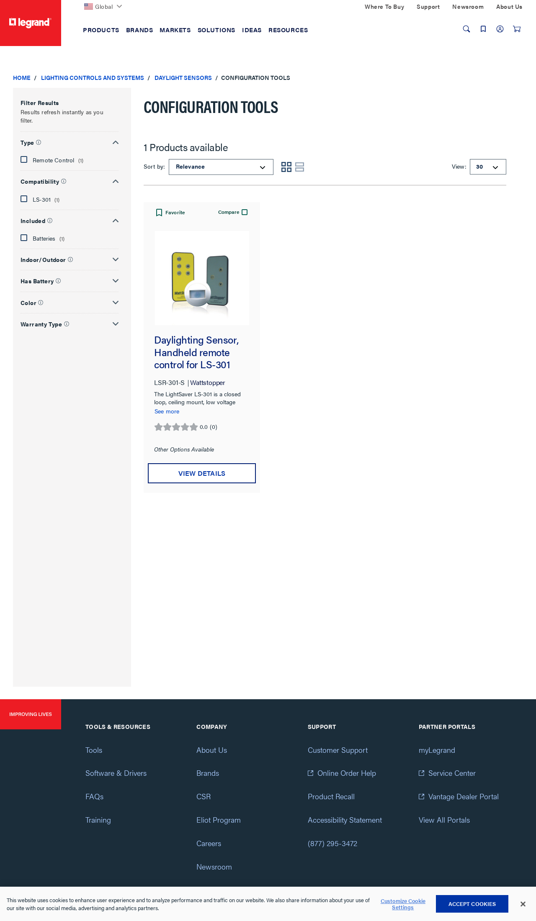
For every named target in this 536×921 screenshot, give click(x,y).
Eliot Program (218, 819)
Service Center (452, 772)
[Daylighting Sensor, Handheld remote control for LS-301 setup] (202, 278)
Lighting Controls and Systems (92, 77)
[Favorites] (483, 29)
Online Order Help (346, 772)
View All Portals (444, 819)
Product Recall (331, 796)
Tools (93, 749)
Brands (207, 772)
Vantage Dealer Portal (463, 796)
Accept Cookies (472, 904)
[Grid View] (286, 167)
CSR (203, 796)
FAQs (94, 796)
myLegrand (437, 749)
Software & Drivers (116, 772)
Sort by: (155, 166)
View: (458, 166)
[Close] (523, 904)
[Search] (466, 29)
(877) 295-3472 (332, 843)
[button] (70, 141)
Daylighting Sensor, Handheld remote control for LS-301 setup (196, 352)
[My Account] (500, 29)
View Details (201, 473)
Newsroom (214, 866)
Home (22, 77)
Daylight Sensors (183, 77)
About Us (211, 749)
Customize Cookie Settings (403, 904)
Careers (208, 843)
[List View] (300, 167)
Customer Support (338, 749)
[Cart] (517, 29)
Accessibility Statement (345, 819)
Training (98, 819)
